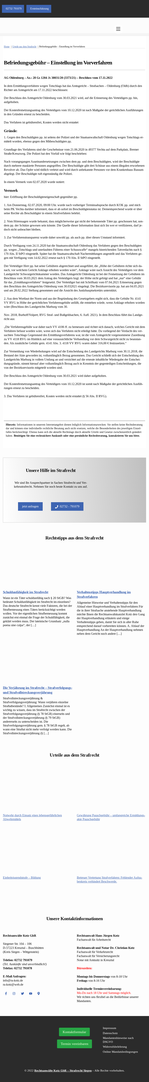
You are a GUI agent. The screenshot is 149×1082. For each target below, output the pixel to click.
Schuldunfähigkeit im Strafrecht (25, 592)
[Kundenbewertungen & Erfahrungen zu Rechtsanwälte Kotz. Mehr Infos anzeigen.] (28, 1049)
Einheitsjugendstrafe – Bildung (22, 877)
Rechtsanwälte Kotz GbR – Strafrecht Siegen (63, 1070)
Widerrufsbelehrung (115, 1046)
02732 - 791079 (69, 506)
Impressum (109, 1028)
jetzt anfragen (30, 506)
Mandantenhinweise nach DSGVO (118, 1039)
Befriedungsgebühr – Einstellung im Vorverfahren (58, 63)
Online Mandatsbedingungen (120, 1051)
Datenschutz (110, 1033)
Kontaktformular (74, 1032)
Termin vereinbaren (74, 1044)
